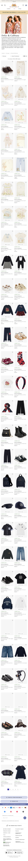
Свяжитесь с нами (6, 832)
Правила (17, 837)
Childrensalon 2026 (16, 856)
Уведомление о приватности (18, 833)
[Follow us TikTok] (23, 812)
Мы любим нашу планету (15, 825)
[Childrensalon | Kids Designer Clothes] (14, 4)
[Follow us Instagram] (11, 812)
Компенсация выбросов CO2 (7, 843)
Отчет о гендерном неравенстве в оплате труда (7, 839)
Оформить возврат (7, 830)
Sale (14, 8)
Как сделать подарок (19, 828)
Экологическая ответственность (6, 845)
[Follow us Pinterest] (17, 812)
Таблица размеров (7, 836)
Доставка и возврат (7, 828)
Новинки (8, 8)
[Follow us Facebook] (4, 812)
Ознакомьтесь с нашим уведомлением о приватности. (10, 820)
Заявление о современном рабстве (19, 842)
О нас (4, 834)
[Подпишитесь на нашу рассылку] (24, 817)
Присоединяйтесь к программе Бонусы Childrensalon (14, 804)
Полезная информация (19, 839)
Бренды (19, 8)
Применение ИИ (18, 835)
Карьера (17, 830)
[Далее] (20, 789)
